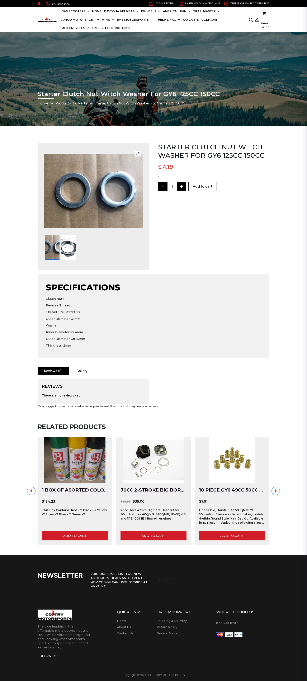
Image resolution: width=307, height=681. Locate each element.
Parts (82, 103)
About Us (124, 627)
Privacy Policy (167, 633)
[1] (52, 247)
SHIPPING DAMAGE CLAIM (202, 3)
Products (63, 103)
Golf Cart (210, 20)
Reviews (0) (53, 371)
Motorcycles (73, 28)
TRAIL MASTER (204, 11)
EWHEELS (148, 11)
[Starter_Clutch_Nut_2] (68, 247)
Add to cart (202, 186)
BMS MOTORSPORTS (133, 20)
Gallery (82, 371)
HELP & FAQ (167, 20)
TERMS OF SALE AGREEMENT (249, 3)
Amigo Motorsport (78, 20)
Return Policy (167, 627)
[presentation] (31, 491)
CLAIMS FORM (165, 3)
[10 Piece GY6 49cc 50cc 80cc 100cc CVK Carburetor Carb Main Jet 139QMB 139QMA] (232, 460)
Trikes (97, 28)
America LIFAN (174, 11)
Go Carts (191, 20)
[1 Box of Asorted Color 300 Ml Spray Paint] (75, 460)
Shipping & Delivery (172, 621)
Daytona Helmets (119, 11)
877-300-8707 (61, 3)
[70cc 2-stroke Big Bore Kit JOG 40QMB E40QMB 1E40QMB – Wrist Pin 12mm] (153, 460)
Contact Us (125, 633)
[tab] (53, 371)
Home (96, 11)
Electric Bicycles (120, 28)
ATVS (106, 20)
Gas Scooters (73, 11)
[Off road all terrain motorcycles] (155, 19)
